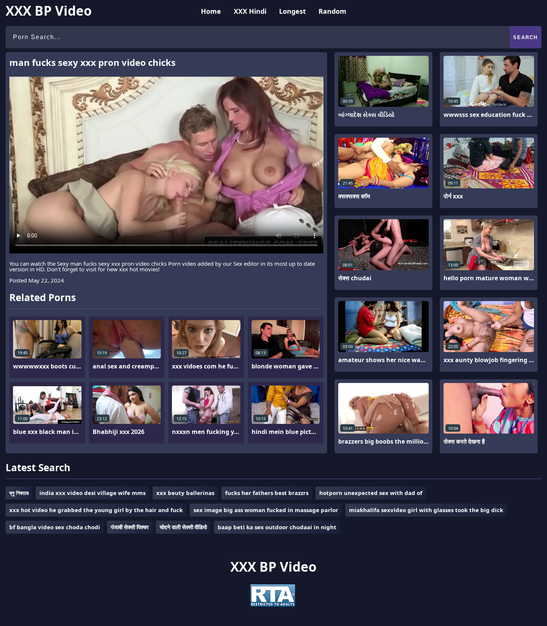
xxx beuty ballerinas (185, 492)
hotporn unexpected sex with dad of (370, 492)
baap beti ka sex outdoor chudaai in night (277, 527)
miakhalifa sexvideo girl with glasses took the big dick (426, 510)
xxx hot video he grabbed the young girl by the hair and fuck (96, 510)
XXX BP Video (49, 10)
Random (332, 11)
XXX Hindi (250, 11)
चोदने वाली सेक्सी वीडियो (183, 527)
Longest (292, 11)
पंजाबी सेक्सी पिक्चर (130, 527)
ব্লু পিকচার (19, 492)
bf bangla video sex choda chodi (54, 527)
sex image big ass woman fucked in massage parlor (265, 510)
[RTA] (272, 604)
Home (211, 11)
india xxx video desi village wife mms (92, 492)
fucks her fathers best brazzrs (266, 492)
